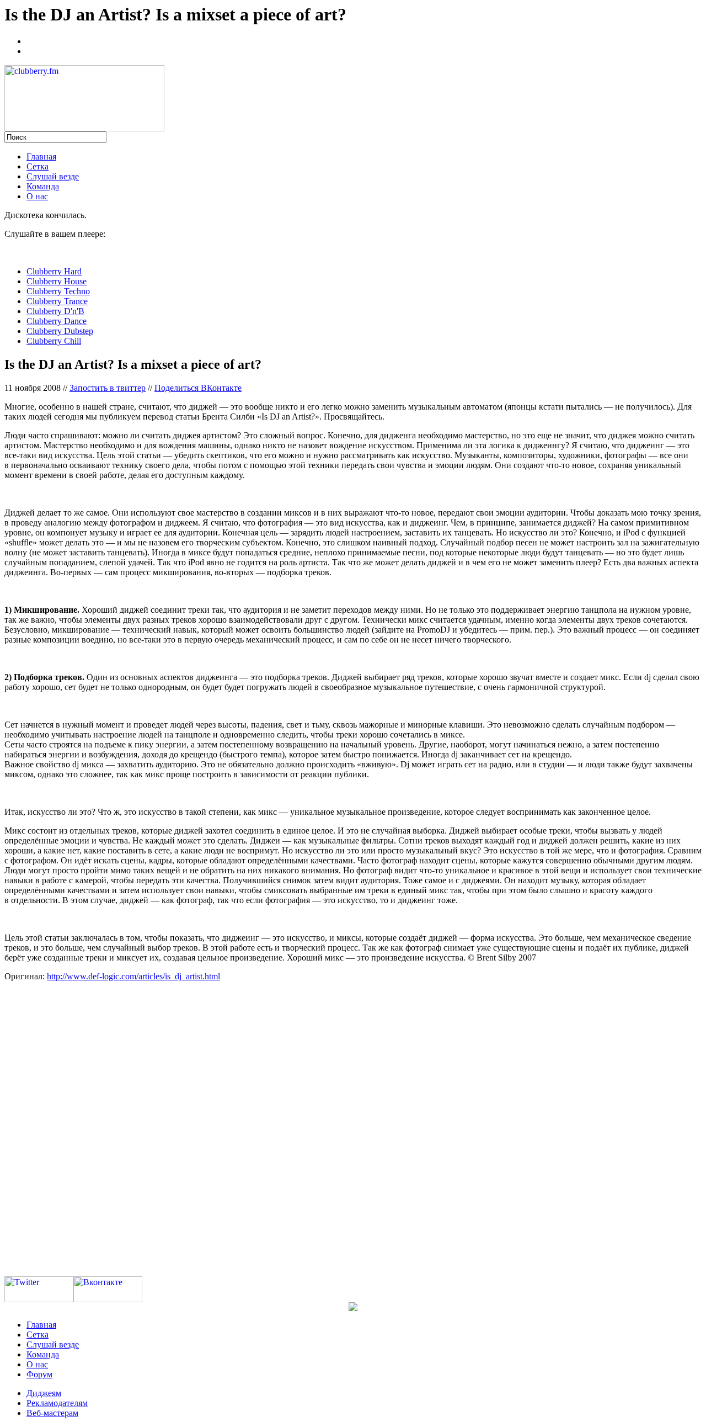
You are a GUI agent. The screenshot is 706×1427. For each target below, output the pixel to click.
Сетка (37, 166)
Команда (42, 186)
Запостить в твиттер (107, 387)
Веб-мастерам (52, 1413)
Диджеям (43, 1393)
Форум (39, 1374)
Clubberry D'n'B (55, 311)
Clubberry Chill (53, 341)
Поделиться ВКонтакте (198, 387)
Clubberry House (56, 281)
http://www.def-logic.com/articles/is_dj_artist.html (133, 976)
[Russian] (31, 39)
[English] (31, 49)
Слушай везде (52, 176)
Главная (41, 156)
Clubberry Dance (56, 321)
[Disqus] (353, 1128)
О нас (37, 196)
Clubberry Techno (58, 291)
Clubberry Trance (57, 301)
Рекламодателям (57, 1403)
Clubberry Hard (54, 271)
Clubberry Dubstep (59, 331)
